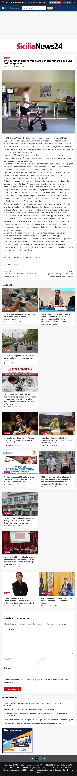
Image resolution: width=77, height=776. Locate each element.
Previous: (20, 273)
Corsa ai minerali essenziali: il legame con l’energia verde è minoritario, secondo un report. (38, 720)
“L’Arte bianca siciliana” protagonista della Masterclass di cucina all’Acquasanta (19, 316)
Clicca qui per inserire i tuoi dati (62, 8)
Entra (50, 8)
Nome (7, 659)
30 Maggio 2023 (20, 67)
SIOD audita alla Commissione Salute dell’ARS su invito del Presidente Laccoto (56, 600)
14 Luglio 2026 (54, 445)
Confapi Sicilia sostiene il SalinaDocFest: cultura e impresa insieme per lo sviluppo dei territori (19, 600)
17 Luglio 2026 (17, 445)
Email (42, 659)
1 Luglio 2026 (53, 605)
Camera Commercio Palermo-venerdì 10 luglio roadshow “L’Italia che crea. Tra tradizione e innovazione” (19, 520)
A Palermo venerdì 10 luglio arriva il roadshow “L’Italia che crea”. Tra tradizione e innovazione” (19, 479)
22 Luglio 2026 (17, 406)
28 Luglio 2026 (17, 363)
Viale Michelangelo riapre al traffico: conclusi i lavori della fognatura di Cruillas (19, 358)
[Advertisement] (38, 25)
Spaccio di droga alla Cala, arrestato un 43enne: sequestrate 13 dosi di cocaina (33, 724)
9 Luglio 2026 (16, 484)
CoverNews (67, 770)
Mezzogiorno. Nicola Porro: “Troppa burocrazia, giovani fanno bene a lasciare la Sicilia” (19, 440)
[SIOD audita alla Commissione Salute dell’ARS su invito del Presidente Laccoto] (57, 584)
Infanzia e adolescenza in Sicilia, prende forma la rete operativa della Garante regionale (56, 440)
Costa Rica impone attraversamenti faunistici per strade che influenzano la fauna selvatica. (35, 704)
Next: (59, 273)
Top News (7, 58)
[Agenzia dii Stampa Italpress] (17, 740)
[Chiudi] (74, 2)
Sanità (43, 593)
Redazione (9, 67)
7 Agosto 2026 (54, 324)
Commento (9, 629)
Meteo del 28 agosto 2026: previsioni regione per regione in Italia (29, 709)
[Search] (72, 55)
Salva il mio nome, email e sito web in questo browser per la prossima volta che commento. (36, 680)
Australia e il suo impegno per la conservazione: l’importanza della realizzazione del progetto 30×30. (35, 714)
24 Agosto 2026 (17, 321)
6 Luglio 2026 (16, 525)
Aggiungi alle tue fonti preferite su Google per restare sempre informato (33, 2)
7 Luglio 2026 (53, 486)
